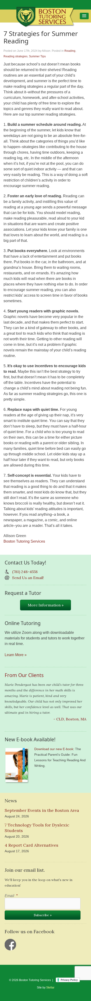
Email (11, 896)
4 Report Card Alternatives (31, 845)
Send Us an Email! (28, 577)
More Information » (45, 605)
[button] (84, 16)
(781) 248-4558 (25, 571)
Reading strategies (16, 56)
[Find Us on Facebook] (10, 944)
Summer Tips (37, 56)
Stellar (50, 987)
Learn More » (16, 655)
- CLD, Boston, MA (69, 719)
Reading (69, 50)
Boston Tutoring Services (24, 541)
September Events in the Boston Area (42, 810)
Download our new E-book (53, 749)
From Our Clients (24, 675)
